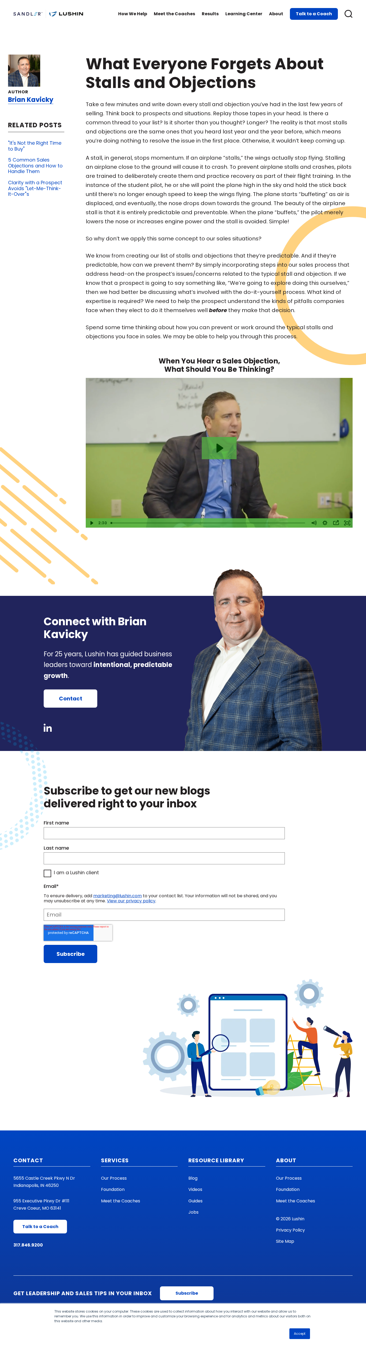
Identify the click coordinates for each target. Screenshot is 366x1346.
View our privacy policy (131, 901)
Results (210, 14)
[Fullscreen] (347, 523)
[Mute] (313, 523)
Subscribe (186, 1293)
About (276, 14)
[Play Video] (91, 523)
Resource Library (216, 1160)
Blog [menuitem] (192, 1178)
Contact (70, 698)
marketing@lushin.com (117, 896)
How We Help (132, 14)
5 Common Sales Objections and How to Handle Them (35, 165)
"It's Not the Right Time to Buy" (34, 146)
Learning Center (243, 14)
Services (115, 1160)
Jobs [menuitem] (193, 1212)
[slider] (208, 523)
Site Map (285, 1241)
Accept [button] (299, 1333)
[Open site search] (349, 14)
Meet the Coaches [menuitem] (120, 1201)
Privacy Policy (290, 1230)
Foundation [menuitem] (113, 1189)
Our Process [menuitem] (114, 1178)
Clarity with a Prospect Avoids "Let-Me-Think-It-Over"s (35, 188)
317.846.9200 (28, 1245)
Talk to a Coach (314, 14)
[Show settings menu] (325, 523)
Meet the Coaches (174, 14)
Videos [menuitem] (195, 1189)
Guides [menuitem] (195, 1201)
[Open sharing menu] (336, 523)
